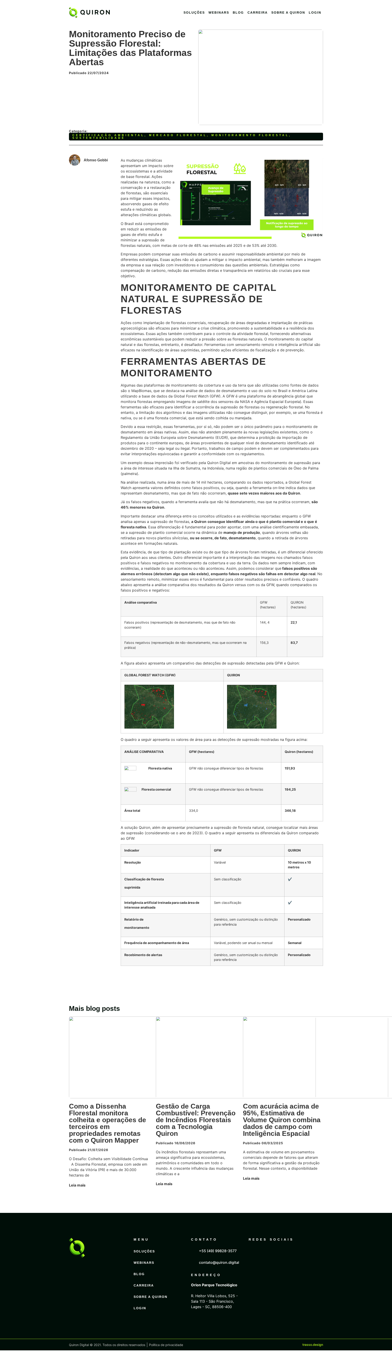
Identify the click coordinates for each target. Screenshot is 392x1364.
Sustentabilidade (98, 138)
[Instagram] (275, 1254)
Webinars (218, 12)
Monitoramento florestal (250, 135)
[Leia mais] (90, 1185)
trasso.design (312, 1345)
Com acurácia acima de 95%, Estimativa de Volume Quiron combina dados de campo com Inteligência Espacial (282, 1119)
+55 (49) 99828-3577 (218, 1251)
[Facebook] (265, 1254)
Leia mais (77, 1185)
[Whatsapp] (286, 1254)
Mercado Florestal (178, 135)
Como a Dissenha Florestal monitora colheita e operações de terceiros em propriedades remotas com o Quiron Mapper (107, 1123)
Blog (238, 12)
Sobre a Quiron (288, 12)
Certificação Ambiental (108, 135)
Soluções (194, 12)
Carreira (257, 12)
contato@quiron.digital (219, 1262)
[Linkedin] (254, 1254)
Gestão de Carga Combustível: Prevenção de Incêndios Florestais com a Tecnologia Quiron (195, 1119)
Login (315, 12)
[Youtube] (297, 1254)
